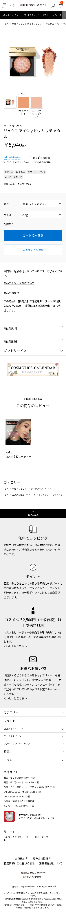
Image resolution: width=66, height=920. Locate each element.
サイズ (7, 214)
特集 (7, 751)
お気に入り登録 (35, 250)
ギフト (45, 15)
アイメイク (58, 495)
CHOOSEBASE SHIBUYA (16, 796)
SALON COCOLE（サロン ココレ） (21, 791)
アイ (49, 489)
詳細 (45, 157)
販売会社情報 (40, 858)
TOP (6, 24)
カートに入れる (33, 235)
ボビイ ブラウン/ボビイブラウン (26, 24)
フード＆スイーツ (31, 15)
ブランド (9, 720)
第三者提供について (50, 863)
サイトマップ (41, 837)
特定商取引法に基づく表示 (19, 863)
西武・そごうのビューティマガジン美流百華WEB (28, 786)
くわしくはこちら (14, 646)
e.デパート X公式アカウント (18, 805)
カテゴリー (11, 712)
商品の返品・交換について (19, 283)
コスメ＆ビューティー (11, 15)
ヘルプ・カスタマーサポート (17, 839)
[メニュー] (4, 5)
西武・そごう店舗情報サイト (18, 777)
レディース (56, 15)
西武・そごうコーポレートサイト (20, 782)
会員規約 (20, 858)
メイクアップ (37, 489)
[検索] (12, 5)
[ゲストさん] (53, 5)
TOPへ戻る (33, 515)
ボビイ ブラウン (13, 126)
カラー (7, 204)
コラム (8, 760)
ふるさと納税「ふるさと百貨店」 (20, 801)
